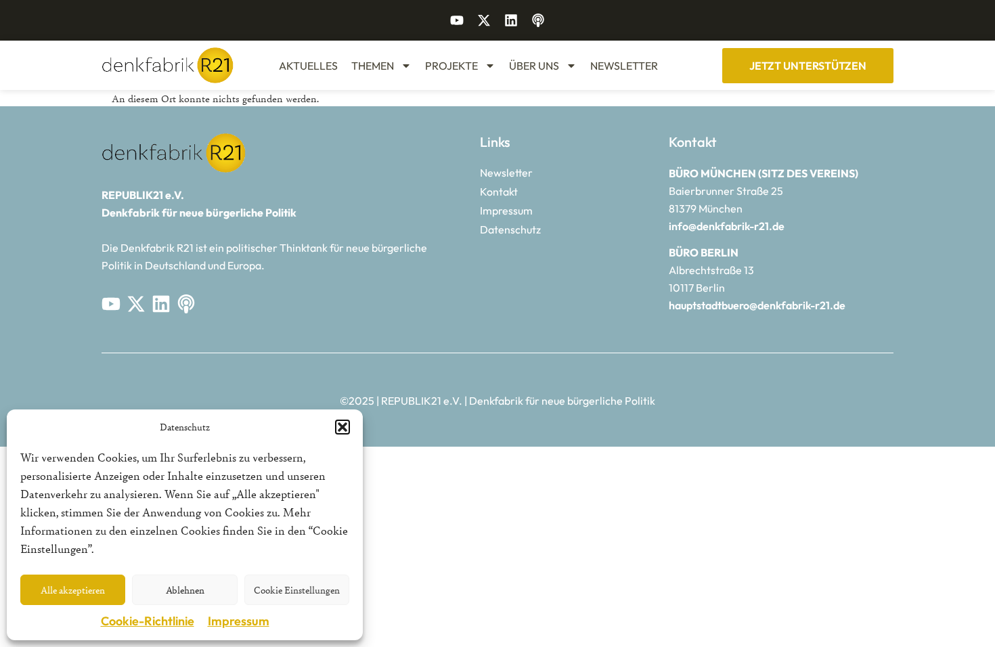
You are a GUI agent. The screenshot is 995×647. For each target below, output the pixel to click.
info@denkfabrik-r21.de (726, 226)
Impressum (238, 621)
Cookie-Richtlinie (147, 621)
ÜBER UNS (534, 65)
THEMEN (372, 65)
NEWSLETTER (624, 65)
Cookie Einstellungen (297, 589)
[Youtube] (456, 20)
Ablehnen (185, 589)
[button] (342, 427)
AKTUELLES (308, 65)
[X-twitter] (484, 20)
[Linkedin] (511, 20)
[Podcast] (538, 20)
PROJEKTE (451, 65)
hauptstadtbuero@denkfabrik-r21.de (757, 305)
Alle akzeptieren (73, 589)
